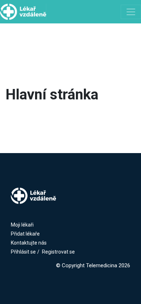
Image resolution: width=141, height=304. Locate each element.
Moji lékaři (22, 225)
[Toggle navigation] (131, 12)
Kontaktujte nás (29, 243)
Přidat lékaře (25, 234)
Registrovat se (58, 252)
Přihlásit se (23, 252)
